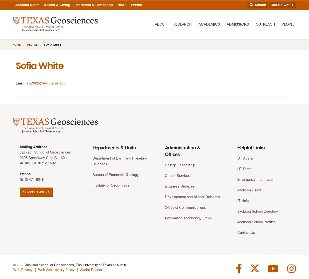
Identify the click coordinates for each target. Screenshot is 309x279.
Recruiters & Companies (93, 4)
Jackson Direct (27, 4)
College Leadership (180, 164)
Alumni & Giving (57, 4)
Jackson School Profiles (256, 221)
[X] (255, 268)
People (288, 24)
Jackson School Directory (257, 211)
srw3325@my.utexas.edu (46, 83)
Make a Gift (281, 4)
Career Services (178, 175)
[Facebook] (239, 268)
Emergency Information (255, 179)
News (122, 4)
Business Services (180, 185)
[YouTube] (273, 268)
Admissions (238, 24)
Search (260, 4)
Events (136, 4)
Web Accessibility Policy (56, 269)
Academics (209, 24)
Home (17, 44)
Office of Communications (185, 207)
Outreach (265, 24)
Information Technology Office (188, 217)
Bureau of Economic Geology (115, 174)
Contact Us (246, 232)
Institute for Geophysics (111, 185)
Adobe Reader (91, 269)
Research (183, 24)
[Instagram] (291, 268)
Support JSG (35, 192)
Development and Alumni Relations (192, 196)
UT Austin (245, 157)
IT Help (243, 200)
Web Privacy (22, 269)
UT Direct (245, 168)
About (161, 24)
